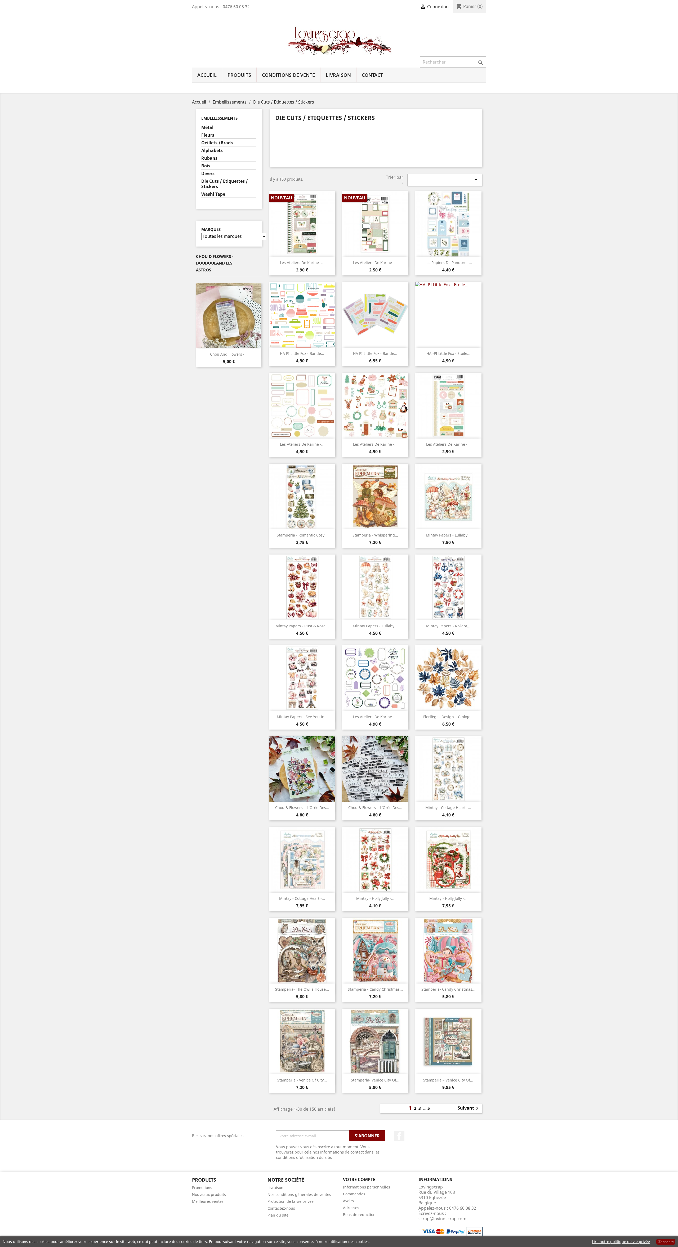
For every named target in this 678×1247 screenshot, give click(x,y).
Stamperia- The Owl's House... (302, 989)
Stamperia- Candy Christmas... (448, 989)
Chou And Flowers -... (229, 354)
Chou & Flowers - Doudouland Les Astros (214, 263)
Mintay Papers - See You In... (302, 716)
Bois (205, 166)
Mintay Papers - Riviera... (448, 625)
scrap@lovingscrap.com (442, 1219)
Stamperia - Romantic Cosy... (302, 535)
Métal (207, 127)
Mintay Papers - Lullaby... (448, 535)
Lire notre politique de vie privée (621, 1241)
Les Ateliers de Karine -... (302, 262)
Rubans (209, 158)
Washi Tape (213, 194)
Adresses (351, 1207)
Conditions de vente (288, 75)
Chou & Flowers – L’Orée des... (302, 807)
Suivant (469, 1108)
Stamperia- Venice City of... (375, 1080)
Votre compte (359, 1179)
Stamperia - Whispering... (375, 535)
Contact (372, 75)
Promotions (202, 1187)
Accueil (207, 75)
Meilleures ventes (208, 1201)
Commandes (354, 1193)
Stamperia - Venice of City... (302, 1080)
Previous (200, 316)
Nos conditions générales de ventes (299, 1194)
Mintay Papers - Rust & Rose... (302, 625)
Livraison (338, 75)
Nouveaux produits (209, 1194)
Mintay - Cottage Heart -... (448, 807)
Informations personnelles (366, 1187)
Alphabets (212, 150)
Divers (208, 173)
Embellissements (219, 118)
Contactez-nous (281, 1208)
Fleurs (207, 135)
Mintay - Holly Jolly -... (375, 898)
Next (258, 316)
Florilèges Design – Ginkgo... (448, 716)
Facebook (399, 1136)
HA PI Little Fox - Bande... (302, 353)
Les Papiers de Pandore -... (448, 262)
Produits (239, 75)
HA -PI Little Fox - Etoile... (448, 353)
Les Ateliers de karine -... (448, 444)
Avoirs (348, 1200)
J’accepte (666, 1242)
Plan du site (277, 1215)
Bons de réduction (359, 1214)
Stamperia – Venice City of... (448, 1080)
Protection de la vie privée (290, 1201)
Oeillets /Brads (217, 143)
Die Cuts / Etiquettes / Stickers (224, 183)
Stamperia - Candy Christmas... (375, 989)
